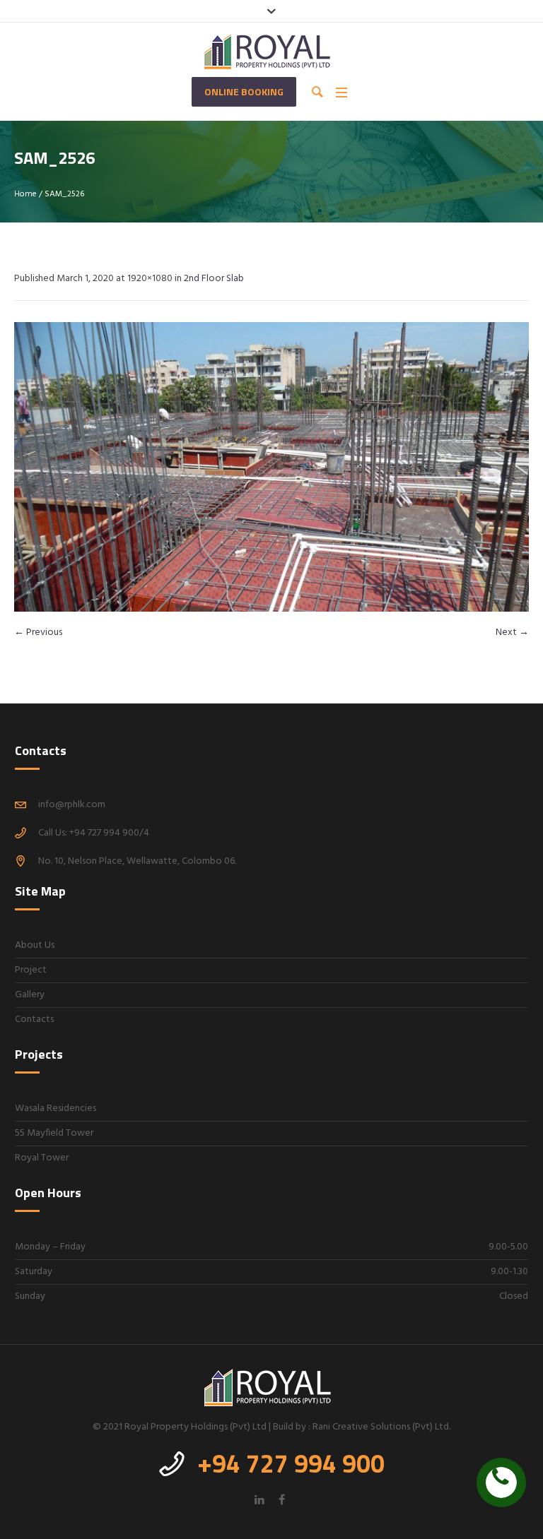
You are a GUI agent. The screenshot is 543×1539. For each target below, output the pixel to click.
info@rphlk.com (71, 805)
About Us (34, 945)
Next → (512, 632)
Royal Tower (42, 1158)
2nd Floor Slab (214, 279)
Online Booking (244, 91)
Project (31, 970)
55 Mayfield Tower (54, 1133)
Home (25, 194)
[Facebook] (281, 1499)
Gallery (30, 995)
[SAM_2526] (271, 467)
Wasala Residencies (55, 1108)
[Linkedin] (259, 1499)
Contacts (34, 1019)
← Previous (38, 632)
